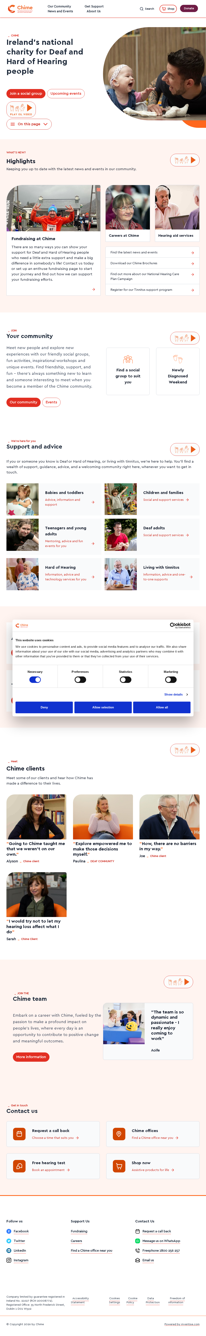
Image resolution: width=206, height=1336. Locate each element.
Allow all (162, 707)
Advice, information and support (62, 502)
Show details (173, 694)
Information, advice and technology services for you (65, 577)
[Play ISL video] (21, 109)
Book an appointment (48, 1170)
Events (51, 402)
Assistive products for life (150, 1170)
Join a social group (26, 93)
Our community (23, 402)
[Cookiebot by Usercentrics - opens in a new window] (173, 626)
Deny (44, 707)
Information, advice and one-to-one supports (164, 577)
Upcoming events (65, 93)
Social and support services (163, 499)
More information (31, 1057)
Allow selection (103, 707)
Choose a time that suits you (53, 1137)
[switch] (80, 679)
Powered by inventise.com (182, 1324)
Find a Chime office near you (152, 1137)
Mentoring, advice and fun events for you (64, 544)
